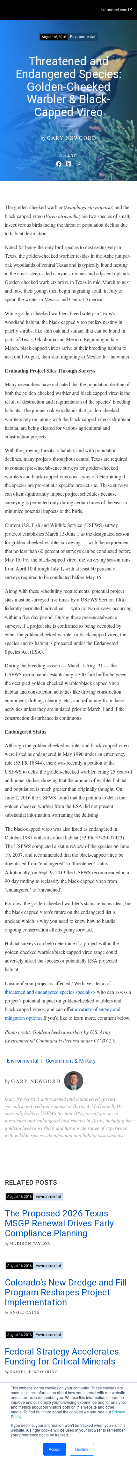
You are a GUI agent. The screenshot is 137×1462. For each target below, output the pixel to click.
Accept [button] (55, 1449)
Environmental (22, 1061)
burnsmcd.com (114, 10)
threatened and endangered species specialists (50, 991)
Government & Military (71, 1061)
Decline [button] (82, 1449)
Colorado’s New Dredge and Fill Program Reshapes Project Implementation (66, 1292)
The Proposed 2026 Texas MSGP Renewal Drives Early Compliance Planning (59, 1223)
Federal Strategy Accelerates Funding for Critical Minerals (62, 1356)
